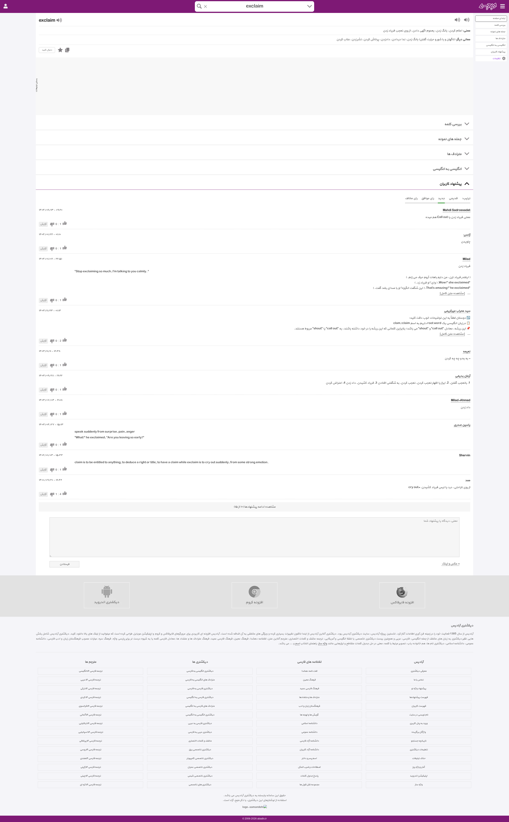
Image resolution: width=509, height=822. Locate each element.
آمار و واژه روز (418, 767)
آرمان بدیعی (462, 376)
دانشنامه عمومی (309, 732)
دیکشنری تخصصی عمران (199, 767)
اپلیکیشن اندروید (418, 776)
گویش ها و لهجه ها (309, 715)
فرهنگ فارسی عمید (309, 688)
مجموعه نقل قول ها (309, 784)
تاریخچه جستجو (418, 741)
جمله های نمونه (497, 31)
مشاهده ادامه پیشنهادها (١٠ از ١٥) (255, 507)
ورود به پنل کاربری (418, 723)
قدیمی (453, 198)
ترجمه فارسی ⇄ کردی (90, 697)
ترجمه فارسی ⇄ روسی (90, 749)
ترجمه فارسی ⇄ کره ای (90, 784)
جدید (441, 198)
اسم (297, 643)
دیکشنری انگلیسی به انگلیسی (200, 715)
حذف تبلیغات (418, 758)
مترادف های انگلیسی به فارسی (200, 680)
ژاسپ (466, 234)
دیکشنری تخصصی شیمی (199, 776)
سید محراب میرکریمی (457, 311)
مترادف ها (500, 38)
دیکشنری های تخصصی (199, 784)
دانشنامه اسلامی (309, 723)
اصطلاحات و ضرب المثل (309, 767)
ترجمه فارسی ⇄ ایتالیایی (90, 723)
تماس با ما (419, 680)
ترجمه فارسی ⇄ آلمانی (90, 715)
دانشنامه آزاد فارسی (309, 741)
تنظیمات (496, 58)
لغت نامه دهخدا (309, 671)
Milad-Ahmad (460, 400)
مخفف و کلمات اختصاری (200, 741)
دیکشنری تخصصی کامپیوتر (200, 758)
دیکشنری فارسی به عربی (200, 723)
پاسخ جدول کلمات (309, 776)
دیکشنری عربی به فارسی (200, 732)
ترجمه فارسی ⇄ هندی (90, 758)
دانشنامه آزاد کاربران (309, 749)
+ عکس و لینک (450, 563)
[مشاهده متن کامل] (452, 293)
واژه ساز (322, 643)
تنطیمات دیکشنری (419, 749)
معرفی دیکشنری (418, 671)
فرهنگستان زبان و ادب (309, 706)
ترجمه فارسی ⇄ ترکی (90, 688)
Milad (466, 259)
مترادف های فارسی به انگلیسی (200, 706)
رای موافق (427, 198)
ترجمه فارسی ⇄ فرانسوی (90, 706)
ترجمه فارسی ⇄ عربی (90, 680)
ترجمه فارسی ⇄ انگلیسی (90, 671)
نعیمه (466, 351)
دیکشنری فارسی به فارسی (200, 688)
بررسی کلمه (499, 25)
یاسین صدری (462, 425)
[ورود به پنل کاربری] (5, 6)
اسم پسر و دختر (309, 758)
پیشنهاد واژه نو (418, 688)
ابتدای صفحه (499, 18)
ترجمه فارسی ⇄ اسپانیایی (90, 732)
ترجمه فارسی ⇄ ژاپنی (90, 767)
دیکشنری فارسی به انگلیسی (199, 697)
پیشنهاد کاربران (498, 52)
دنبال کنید (47, 50)
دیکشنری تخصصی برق (200, 749)
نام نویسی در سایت (418, 715)
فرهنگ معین (309, 680)
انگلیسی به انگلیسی (495, 45)
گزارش (43, 224)
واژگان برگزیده (418, 732)
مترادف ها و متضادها (309, 697)
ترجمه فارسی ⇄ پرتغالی (90, 741)
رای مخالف (411, 198)
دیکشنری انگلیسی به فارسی (199, 671)
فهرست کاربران (418, 706)
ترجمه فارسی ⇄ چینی (90, 776)
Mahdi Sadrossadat (456, 210)
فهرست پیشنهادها (418, 697)
